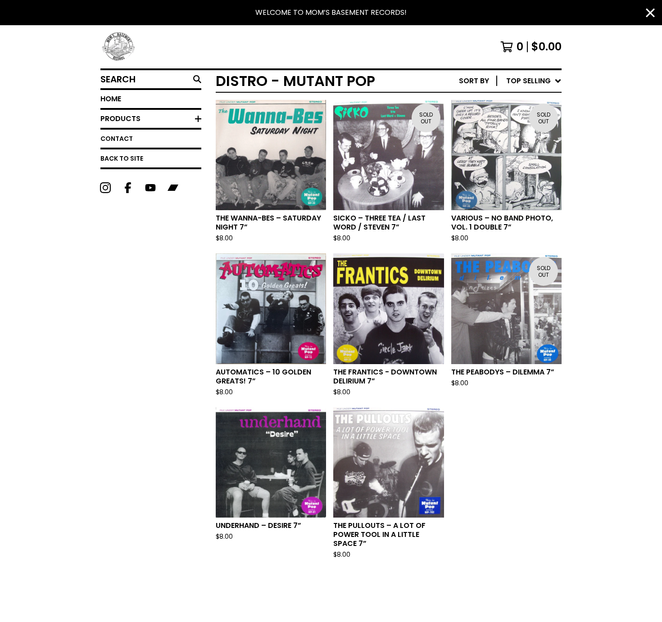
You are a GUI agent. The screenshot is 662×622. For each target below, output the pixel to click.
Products (120, 118)
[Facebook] (127, 187)
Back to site (121, 158)
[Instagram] (105, 187)
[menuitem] (510, 81)
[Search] (197, 79)
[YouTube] (150, 187)
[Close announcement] (650, 12)
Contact (116, 138)
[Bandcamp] (172, 187)
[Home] (118, 46)
